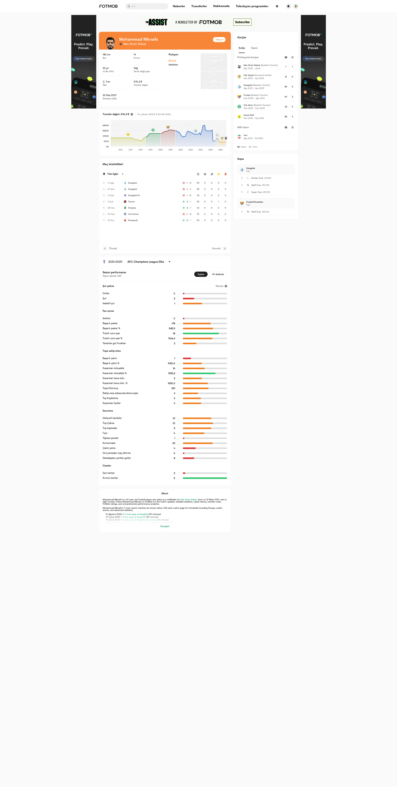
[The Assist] (198, 22)
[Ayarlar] (277, 6)
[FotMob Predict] (83, 62)
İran (108, 81)
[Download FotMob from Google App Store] (295, 6)
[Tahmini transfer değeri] (132, 114)
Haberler (179, 6)
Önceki (113, 248)
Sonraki (216, 248)
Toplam (200, 274)
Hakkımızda (221, 6)
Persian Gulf (257, 178)
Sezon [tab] (254, 48)
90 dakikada (218, 274)
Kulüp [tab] (242, 48)
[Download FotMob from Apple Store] (288, 6)
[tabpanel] (266, 98)
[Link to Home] (108, 6)
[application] (168, 135)
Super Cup (256, 192)
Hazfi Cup (256, 185)
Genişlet (164, 526)
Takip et (219, 39)
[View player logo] (110, 43)
